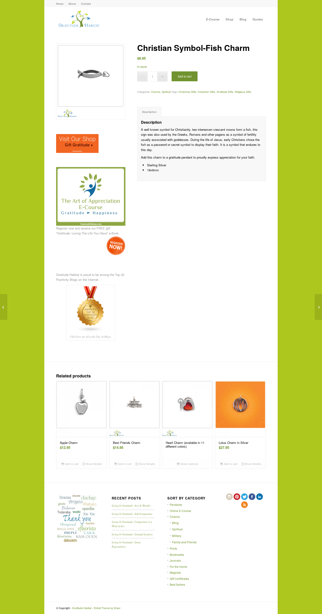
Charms (155, 92)
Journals (175, 560)
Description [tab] (149, 112)
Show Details (93, 464)
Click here (75, 336)
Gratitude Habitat (81, 608)
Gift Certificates (179, 579)
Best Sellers (177, 584)
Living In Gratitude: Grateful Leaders (132, 534)
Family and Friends (184, 542)
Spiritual (166, 92)
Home (59, 3)
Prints (173, 548)
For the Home (178, 567)
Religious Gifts (243, 92)
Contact (86, 3)
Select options (189, 464)
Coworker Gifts (206, 92)
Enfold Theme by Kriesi (107, 608)
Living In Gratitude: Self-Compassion (132, 514)
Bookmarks (177, 555)
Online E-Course (180, 511)
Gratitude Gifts (225, 92)
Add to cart (184, 76)
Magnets (175, 572)
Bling (175, 523)
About (72, 3)
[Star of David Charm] (318, 307)
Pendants (176, 505)
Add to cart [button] (71, 464)
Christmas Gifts (187, 92)
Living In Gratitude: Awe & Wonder (131, 505)
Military (176, 536)
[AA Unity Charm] (3, 307)
